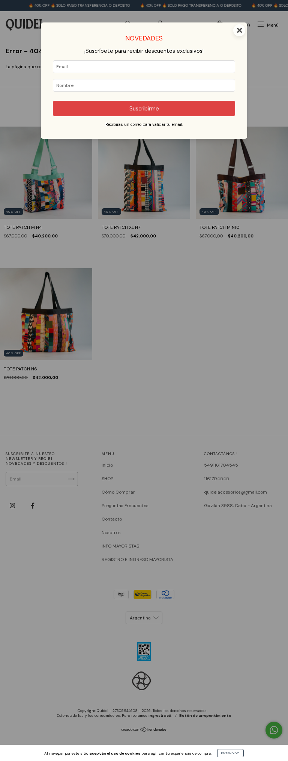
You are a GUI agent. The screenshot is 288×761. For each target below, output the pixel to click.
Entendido (230, 753)
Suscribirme (144, 108)
